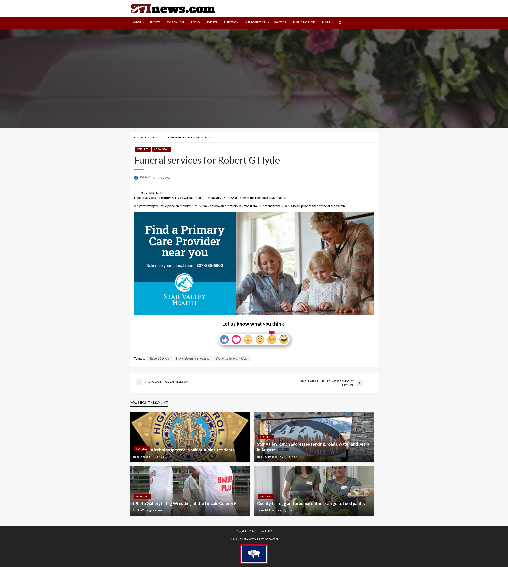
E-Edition (231, 22)
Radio (195, 22)
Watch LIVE (175, 22)
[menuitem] (138, 23)
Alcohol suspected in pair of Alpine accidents (193, 449)
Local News (161, 149)
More (326, 22)
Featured (156, 137)
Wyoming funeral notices (232, 358)
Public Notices (304, 22)
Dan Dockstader (267, 456)
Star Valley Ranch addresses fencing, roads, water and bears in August (313, 446)
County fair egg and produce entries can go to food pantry (311, 503)
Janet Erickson (266, 510)
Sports (155, 22)
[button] (340, 23)
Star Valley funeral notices (192, 358)
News (137, 22)
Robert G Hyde (159, 358)
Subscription (255, 22)
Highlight (142, 496)
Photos (280, 22)
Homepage (140, 137)
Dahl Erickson (142, 456)
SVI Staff (145, 177)
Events (212, 22)
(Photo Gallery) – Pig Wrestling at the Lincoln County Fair (187, 503)
